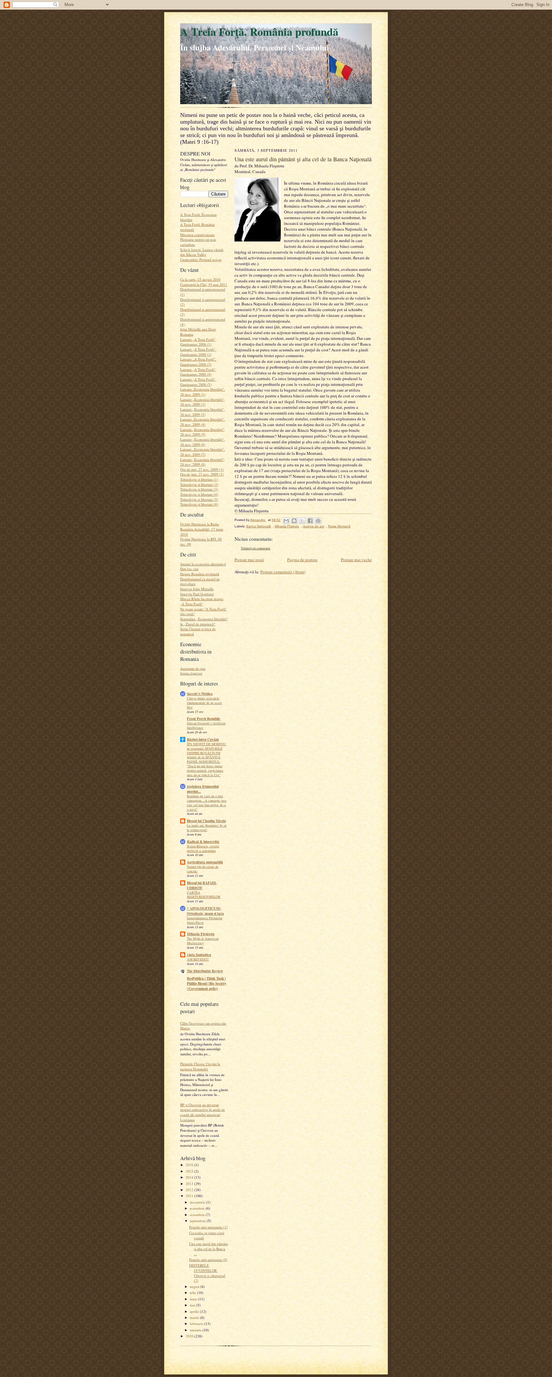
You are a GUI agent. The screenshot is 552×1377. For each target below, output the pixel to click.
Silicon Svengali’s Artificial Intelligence (206, 725)
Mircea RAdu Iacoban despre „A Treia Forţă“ (201, 601)
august (195, 1286)
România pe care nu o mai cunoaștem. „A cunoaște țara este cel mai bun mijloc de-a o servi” (206, 802)
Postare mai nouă (249, 559)
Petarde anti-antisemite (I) (208, 1259)
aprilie (195, 1311)
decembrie (198, 1202)
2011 (190, 1195)
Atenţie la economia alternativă (203, 564)
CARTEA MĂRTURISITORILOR (203, 894)
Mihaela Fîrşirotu (287, 526)
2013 (190, 1183)
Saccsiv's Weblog (200, 693)
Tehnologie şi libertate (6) (199, 504)
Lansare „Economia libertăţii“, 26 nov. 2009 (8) (202, 462)
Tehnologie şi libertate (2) (199, 484)
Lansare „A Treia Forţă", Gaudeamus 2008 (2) (198, 352)
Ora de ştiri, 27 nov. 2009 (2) (202, 474)
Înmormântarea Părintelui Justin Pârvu (204, 920)
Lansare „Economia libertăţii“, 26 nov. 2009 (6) (202, 442)
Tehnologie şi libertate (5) (199, 499)
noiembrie (198, 1208)
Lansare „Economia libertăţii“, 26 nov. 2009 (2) (202, 402)
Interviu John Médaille (197, 588)
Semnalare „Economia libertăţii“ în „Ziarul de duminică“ (204, 621)
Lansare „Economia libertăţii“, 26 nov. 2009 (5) (202, 432)
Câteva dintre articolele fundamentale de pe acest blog (204, 702)
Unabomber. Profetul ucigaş (200, 259)
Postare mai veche (356, 559)
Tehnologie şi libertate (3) (199, 489)
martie (195, 1317)
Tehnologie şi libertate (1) (199, 479)
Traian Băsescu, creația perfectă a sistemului (203, 848)
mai (193, 1305)
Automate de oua (192, 668)
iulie (193, 1292)
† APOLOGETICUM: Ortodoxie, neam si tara (205, 911)
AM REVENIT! (198, 959)
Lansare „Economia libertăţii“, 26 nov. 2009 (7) (202, 452)
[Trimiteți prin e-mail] (286, 520)
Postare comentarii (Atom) (282, 572)
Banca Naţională (258, 526)
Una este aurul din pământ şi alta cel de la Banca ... (208, 1248)
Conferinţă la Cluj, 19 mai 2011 (203, 284)
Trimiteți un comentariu (255, 548)
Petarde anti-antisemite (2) (208, 1227)
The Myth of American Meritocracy (202, 940)
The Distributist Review (205, 971)
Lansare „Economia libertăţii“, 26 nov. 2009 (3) (202, 412)
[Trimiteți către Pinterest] (318, 520)
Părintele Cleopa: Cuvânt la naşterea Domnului (200, 1066)
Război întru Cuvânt (203, 739)
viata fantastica (199, 954)
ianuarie (196, 1329)
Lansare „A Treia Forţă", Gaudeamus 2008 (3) (198, 362)
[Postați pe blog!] (294, 520)
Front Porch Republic (203, 718)
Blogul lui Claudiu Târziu (206, 820)
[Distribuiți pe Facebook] (310, 520)
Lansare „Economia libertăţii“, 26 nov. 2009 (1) (202, 392)
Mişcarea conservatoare (197, 234)
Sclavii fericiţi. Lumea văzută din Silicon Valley (201, 252)
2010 (190, 1336)
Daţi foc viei (189, 568)
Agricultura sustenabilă (205, 862)
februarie (197, 1323)
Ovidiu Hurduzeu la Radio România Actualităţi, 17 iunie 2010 (201, 529)
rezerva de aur (313, 526)
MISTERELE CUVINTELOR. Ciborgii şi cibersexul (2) (207, 1273)
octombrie (198, 1214)
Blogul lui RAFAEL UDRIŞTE (202, 885)
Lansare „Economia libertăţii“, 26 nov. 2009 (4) (202, 422)
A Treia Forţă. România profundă (259, 31)
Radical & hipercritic (203, 841)
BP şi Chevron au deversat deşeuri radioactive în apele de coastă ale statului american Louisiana (202, 1112)
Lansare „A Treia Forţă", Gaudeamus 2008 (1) (198, 342)
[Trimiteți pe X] (302, 520)
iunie (194, 1299)
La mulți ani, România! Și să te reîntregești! (206, 827)
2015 (190, 1171)
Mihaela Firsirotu (200, 934)
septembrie (198, 1220)
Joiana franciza (191, 673)
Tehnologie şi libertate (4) (199, 494)
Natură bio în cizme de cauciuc (202, 868)
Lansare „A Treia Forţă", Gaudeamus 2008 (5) (198, 382)
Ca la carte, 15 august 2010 (200, 279)
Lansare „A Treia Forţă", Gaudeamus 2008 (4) (198, 372)
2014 (190, 1177)
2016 (190, 1164)
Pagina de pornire (302, 559)
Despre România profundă (199, 573)
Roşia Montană (339, 526)
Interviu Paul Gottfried (197, 594)
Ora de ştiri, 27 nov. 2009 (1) (202, 469)
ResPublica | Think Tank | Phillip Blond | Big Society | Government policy (206, 983)
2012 (190, 1189)
